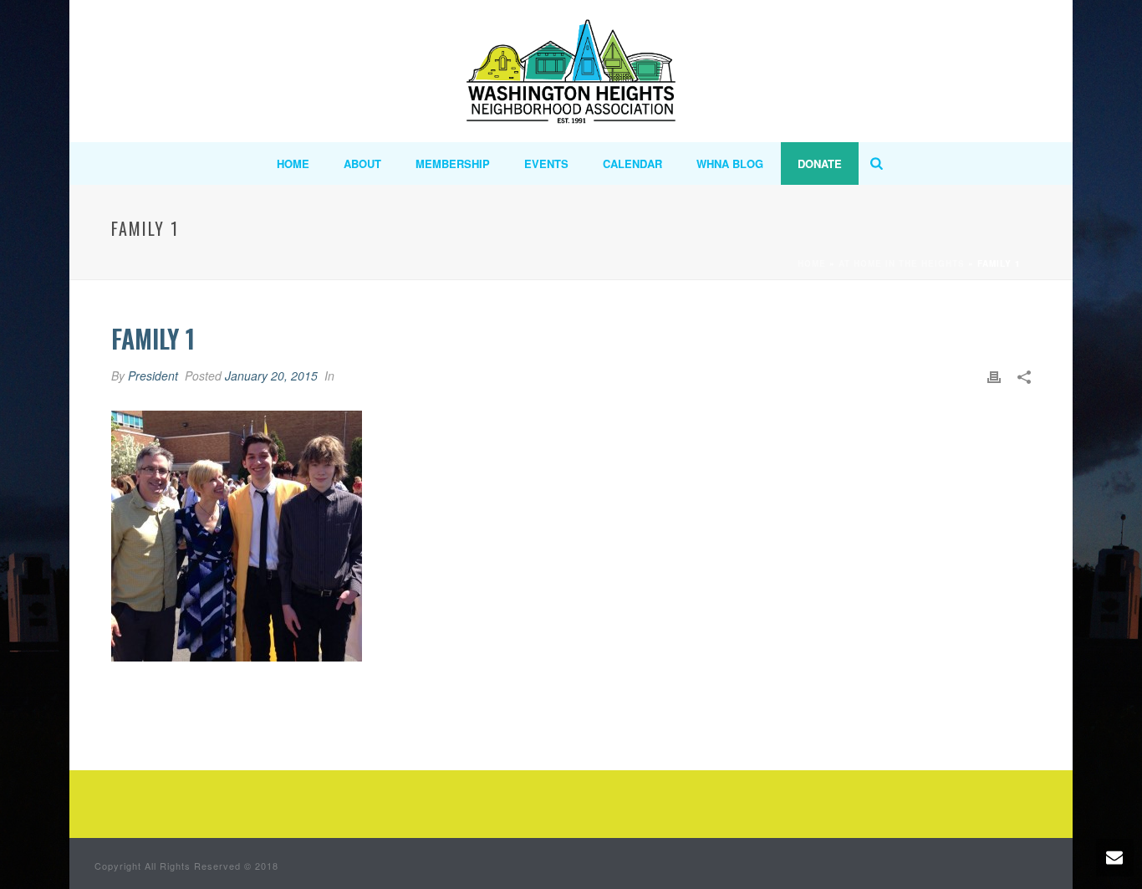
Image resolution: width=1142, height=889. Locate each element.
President (153, 375)
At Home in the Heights (902, 263)
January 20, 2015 (271, 375)
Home (293, 163)
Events (546, 163)
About (362, 163)
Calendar (632, 163)
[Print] (994, 376)
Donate (820, 163)
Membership (453, 163)
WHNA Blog (729, 163)
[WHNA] (571, 71)
